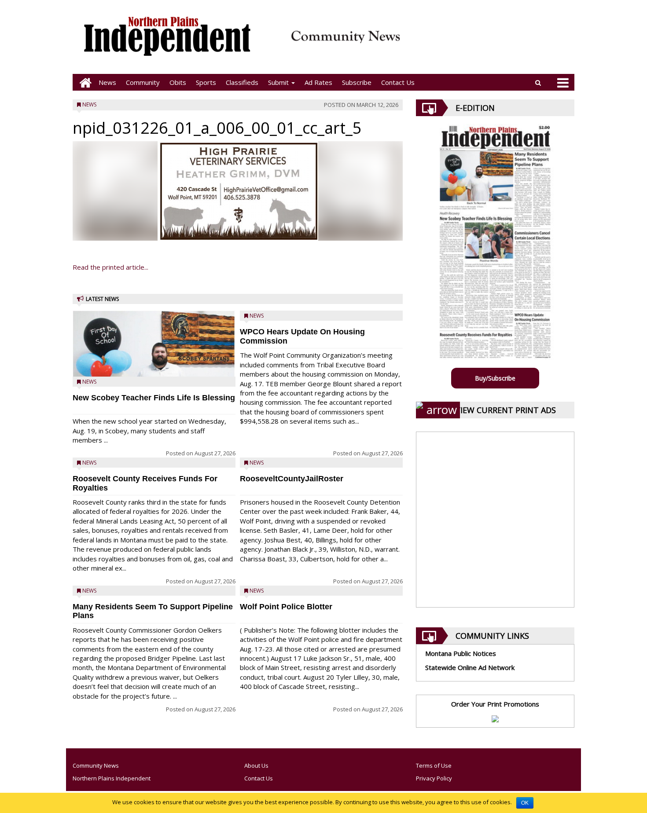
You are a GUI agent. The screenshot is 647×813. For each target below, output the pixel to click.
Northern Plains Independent (112, 778)
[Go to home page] (83, 82)
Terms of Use (434, 765)
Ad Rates (318, 82)
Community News (96, 765)
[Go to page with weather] (491, 42)
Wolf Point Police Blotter (286, 606)
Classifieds (242, 82)
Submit (279, 82)
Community (143, 82)
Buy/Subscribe (495, 378)
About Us (256, 765)
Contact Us (398, 82)
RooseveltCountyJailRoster (291, 478)
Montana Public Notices (460, 653)
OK (525, 803)
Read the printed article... (110, 267)
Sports (206, 82)
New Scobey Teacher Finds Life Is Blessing (154, 397)
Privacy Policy (434, 778)
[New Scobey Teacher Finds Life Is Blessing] (154, 366)
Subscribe (356, 82)
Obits (177, 82)
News (107, 82)
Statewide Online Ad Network (470, 667)
